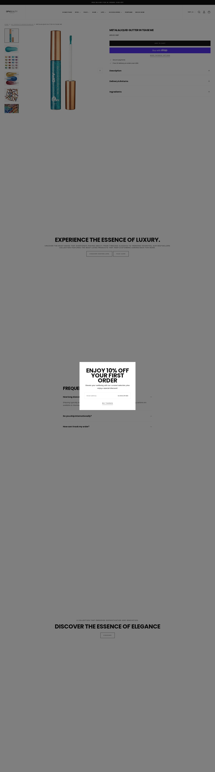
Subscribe (123, 396)
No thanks (107, 403)
